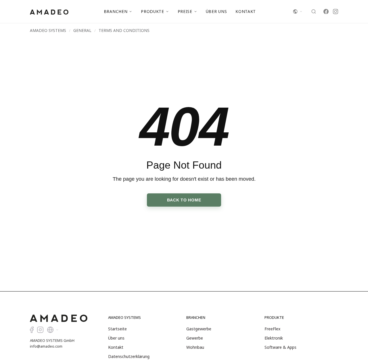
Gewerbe (194, 338)
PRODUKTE (152, 11)
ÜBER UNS (216, 11)
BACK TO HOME (184, 200)
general (82, 30)
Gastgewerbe (198, 328)
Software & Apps (280, 347)
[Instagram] (335, 11)
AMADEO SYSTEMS (48, 30)
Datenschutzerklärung (129, 356)
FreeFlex (272, 328)
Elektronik (273, 338)
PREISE (185, 11)
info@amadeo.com (46, 346)
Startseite (117, 328)
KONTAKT (245, 11)
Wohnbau (195, 347)
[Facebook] (326, 11)
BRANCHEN (115, 11)
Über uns (116, 338)
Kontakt (115, 347)
